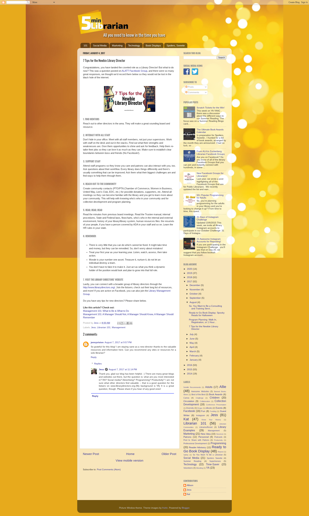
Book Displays (153, 45)
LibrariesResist (205, 427)
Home (130, 454)
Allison (190, 485)
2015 (190, 369)
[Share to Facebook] (128, 323)
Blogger (185, 508)
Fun (203, 411)
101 (85, 45)
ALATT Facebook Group (134, 71)
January (194, 360)
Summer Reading (192, 461)
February (195, 355)
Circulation (188, 401)
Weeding (199, 468)
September (195, 298)
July (192, 334)
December (195, 285)
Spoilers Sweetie (214, 458)
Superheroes (215, 461)
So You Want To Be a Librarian (208, 455)
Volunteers (188, 468)
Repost (220, 452)
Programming (218, 443)
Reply (94, 357)
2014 (190, 373)
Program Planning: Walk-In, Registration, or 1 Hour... (203, 320)
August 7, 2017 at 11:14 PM (123, 369)
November (195, 289)
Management (118, 327)
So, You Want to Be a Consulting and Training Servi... (205, 307)
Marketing (117, 45)
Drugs (199, 408)
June (192, 339)
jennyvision (97, 342)
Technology (134, 45)
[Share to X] (124, 323)
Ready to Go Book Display (204, 449)
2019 (190, 273)
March (193, 351)
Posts (190, 87)
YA (208, 467)
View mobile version (129, 460)
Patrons (187, 437)
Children (215, 397)
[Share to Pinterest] (131, 323)
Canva (186, 398)
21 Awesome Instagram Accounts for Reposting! (209, 240)
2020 (190, 269)
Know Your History (211, 420)
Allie (222, 387)
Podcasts (218, 437)
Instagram (200, 415)
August (193, 302)
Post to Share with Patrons (196, 440)
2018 (190, 277)
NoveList (219, 434)
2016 (190, 365)
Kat (186, 419)
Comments (193, 92)
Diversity (190, 408)
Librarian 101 (104, 327)
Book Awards (215, 394)
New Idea (206, 434)
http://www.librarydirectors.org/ (99, 287)
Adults (208, 387)
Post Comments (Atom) (109, 469)
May (192, 343)
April (192, 347)
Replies (98, 363)
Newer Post (91, 454)
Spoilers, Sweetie (176, 45)
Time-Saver (212, 464)
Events (219, 408)
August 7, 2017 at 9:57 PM (118, 342)
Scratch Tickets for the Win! (211, 107)
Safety (185, 455)
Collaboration (205, 401)
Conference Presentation (216, 405)
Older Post (169, 454)
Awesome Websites (200, 391)
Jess (93, 327)
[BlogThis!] (121, 323)
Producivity (218, 440)
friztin (165, 508)
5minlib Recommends (192, 387)
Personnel (203, 437)
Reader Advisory (197, 447)
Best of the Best (199, 394)
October (194, 294)
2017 (190, 281)
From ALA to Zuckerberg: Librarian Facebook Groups (211, 152)
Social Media (100, 45)
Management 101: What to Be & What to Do (106, 311)
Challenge (199, 398)
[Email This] (118, 323)
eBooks (209, 408)
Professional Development (195, 443)
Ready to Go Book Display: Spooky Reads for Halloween (207, 314)
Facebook (189, 411)
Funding (213, 411)
